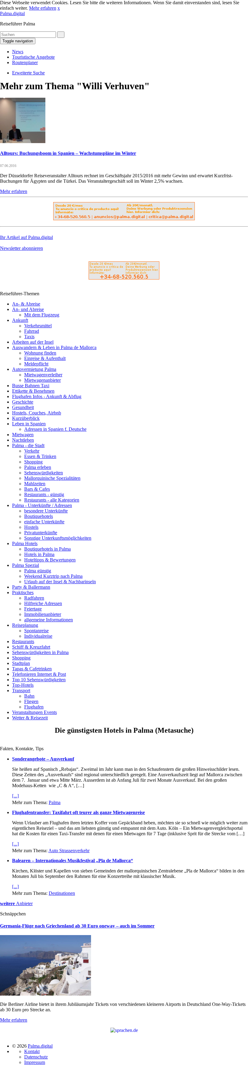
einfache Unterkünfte (44, 521)
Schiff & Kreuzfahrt (31, 647)
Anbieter (16, 903)
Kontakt (32, 1051)
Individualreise (38, 636)
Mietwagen (23, 434)
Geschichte (22, 401)
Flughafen (34, 706)
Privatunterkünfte (40, 532)
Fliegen (31, 701)
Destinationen (62, 893)
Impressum (34, 1062)
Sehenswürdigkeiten (43, 472)
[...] (15, 795)
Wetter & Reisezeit (30, 717)
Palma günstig (37, 570)
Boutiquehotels (38, 516)
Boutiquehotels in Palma (47, 548)
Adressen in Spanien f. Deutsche (55, 429)
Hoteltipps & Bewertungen (50, 559)
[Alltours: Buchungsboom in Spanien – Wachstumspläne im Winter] (22, 141)
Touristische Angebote (33, 57)
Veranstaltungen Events (34, 712)
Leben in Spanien (29, 423)
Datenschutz (36, 1056)
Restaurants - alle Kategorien (51, 499)
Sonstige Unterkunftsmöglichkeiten (57, 538)
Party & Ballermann (31, 587)
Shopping (33, 461)
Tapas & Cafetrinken (32, 668)
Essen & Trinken (40, 456)
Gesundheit (23, 407)
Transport (21, 690)
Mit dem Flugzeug (41, 314)
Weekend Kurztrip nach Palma (53, 576)
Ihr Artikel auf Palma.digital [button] (26, 237)
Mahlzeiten (34, 483)
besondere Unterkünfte (46, 510)
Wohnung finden (40, 352)
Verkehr (31, 450)
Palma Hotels (25, 543)
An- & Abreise (26, 303)
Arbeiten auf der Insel (33, 342)
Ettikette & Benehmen (33, 391)
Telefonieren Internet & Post (39, 674)
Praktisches (23, 592)
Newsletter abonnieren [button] (21, 248)
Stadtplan (21, 663)
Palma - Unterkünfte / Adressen (42, 505)
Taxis (29, 336)
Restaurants (23, 641)
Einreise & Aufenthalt (45, 358)
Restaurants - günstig (44, 494)
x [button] (58, 8)
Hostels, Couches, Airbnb (36, 412)
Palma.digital (12, 13)
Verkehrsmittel (38, 325)
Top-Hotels (23, 685)
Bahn (29, 696)
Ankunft (20, 320)
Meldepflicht (36, 363)
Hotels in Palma (39, 554)
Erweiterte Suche (28, 72)
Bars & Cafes (37, 489)
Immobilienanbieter (42, 614)
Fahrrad (31, 331)
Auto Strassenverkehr (69, 850)
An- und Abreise (28, 309)
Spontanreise (36, 630)
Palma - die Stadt (28, 445)
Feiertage (33, 608)
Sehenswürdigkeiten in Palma (40, 652)
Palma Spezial (25, 565)
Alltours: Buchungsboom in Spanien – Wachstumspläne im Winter (68, 153)
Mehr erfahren (42, 8)
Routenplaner (25, 62)
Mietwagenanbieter (42, 380)
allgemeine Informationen (48, 619)
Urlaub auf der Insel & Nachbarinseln (60, 581)
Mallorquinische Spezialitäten (52, 478)
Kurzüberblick (26, 418)
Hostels (31, 527)
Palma (54, 802)
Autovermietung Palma (34, 369)
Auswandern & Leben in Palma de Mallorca (54, 347)
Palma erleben (37, 467)
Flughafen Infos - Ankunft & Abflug (46, 396)
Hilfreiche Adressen (43, 603)
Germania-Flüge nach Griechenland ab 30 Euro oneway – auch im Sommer (77, 925)
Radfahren (34, 597)
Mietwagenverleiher (43, 374)
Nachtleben (23, 440)
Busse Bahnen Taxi (30, 385)
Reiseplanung (25, 625)
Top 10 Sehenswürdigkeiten (39, 679)
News (17, 51)
